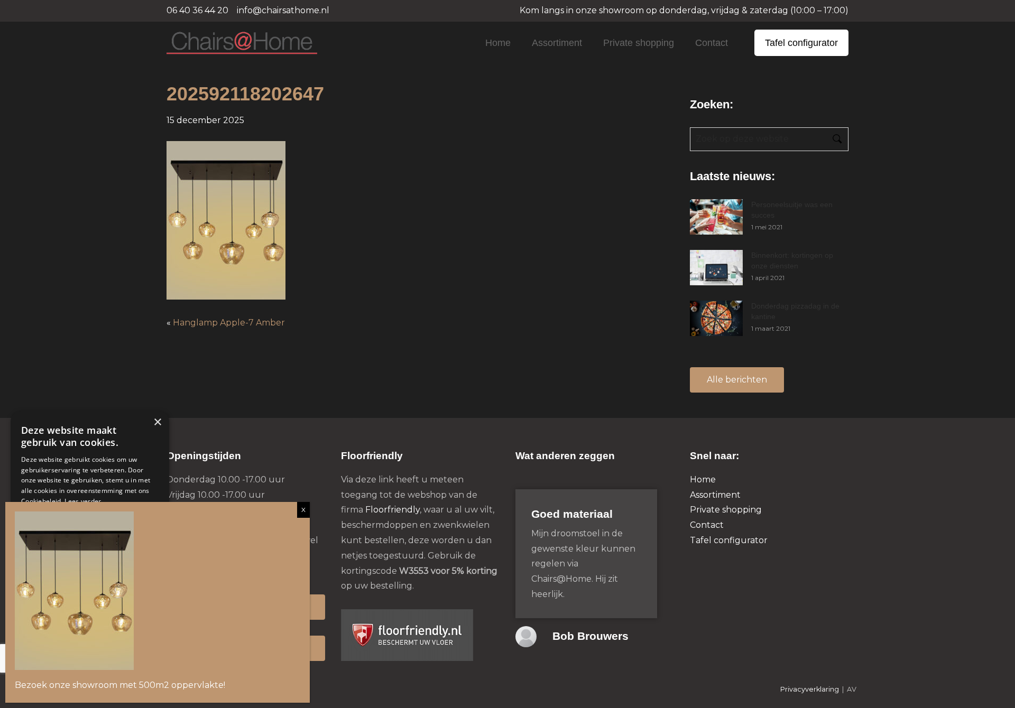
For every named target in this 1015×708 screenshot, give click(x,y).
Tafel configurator (801, 43)
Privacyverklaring (809, 689)
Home (498, 43)
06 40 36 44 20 (197, 10)
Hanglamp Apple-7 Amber (229, 323)
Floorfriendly (392, 510)
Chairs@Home (224, 43)
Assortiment (557, 43)
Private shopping (638, 43)
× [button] (157, 422)
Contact (711, 43)
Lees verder (82, 501)
